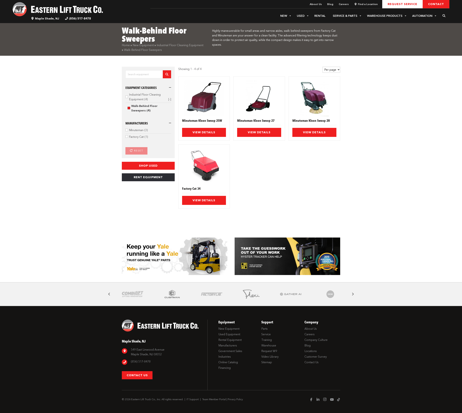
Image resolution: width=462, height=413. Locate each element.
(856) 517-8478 (80, 18)
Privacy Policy (235, 399)
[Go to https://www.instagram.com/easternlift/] (324, 399)
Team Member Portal (214, 399)
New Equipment (143, 45)
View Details (204, 132)
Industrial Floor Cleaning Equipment (180, 45)
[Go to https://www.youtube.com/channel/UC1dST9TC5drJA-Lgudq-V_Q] (331, 399)
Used (301, 15)
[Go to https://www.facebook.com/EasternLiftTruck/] (311, 399)
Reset (138, 150)
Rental (320, 15)
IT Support (193, 399)
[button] (290, 16)
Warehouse (384, 15)
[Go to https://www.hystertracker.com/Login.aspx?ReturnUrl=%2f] (287, 256)
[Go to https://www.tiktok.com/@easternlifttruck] (338, 399)
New (283, 15)
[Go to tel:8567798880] (163, 362)
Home (126, 45)
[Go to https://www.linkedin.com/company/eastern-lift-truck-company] (318, 399)
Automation (422, 15)
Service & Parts (345, 15)
